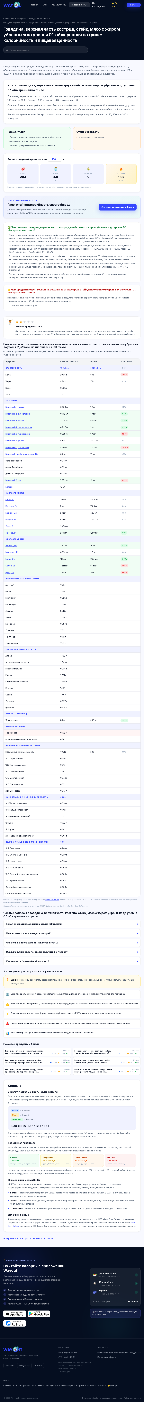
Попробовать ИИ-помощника (89, 711)
